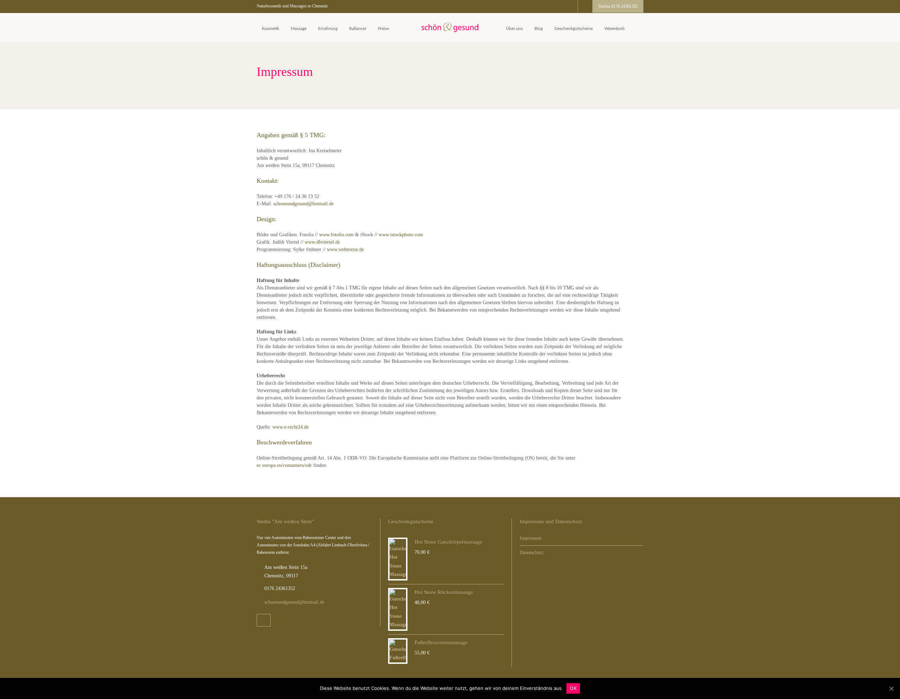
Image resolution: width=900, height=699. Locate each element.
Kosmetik (270, 28)
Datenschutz (532, 552)
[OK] (891, 688)
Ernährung (328, 28)
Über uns (514, 28)
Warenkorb (614, 28)
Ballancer (357, 28)
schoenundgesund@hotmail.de (304, 203)
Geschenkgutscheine (573, 28)
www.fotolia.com (336, 234)
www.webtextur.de (345, 249)
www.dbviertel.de (322, 242)
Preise (383, 28)
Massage (299, 28)
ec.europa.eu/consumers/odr (284, 465)
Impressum (530, 538)
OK (573, 688)
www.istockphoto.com (401, 234)
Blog (538, 28)
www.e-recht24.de (290, 427)
